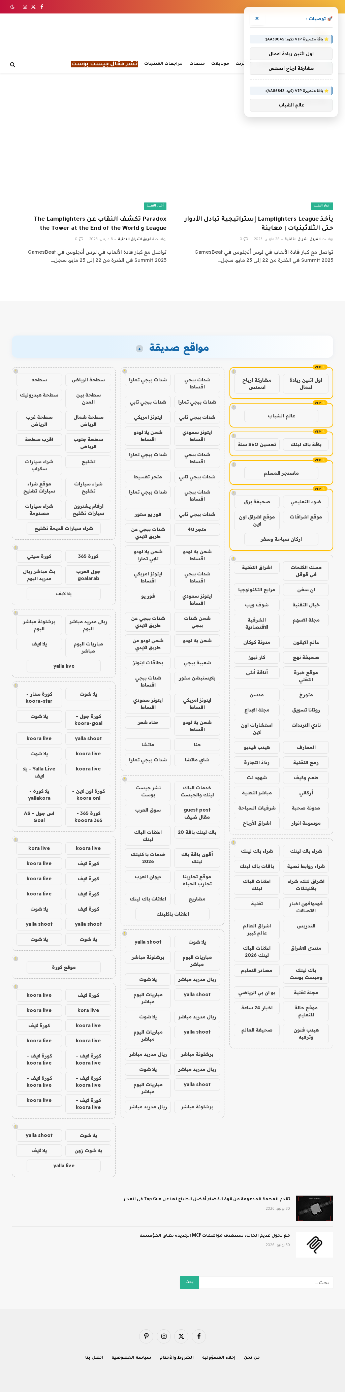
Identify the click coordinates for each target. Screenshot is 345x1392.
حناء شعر (148, 722)
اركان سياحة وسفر (281, 539)
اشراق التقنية (257, 567)
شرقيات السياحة (257, 808)
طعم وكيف (305, 777)
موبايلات (220, 64)
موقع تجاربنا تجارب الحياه (197, 880)
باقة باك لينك (305, 444)
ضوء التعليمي (305, 502)
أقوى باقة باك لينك (197, 857)
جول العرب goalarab (88, 574)
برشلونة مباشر (148, 957)
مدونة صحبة (306, 808)
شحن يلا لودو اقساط (148, 435)
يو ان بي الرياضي (256, 992)
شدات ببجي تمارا (148, 380)
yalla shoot (147, 942)
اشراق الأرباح (257, 823)
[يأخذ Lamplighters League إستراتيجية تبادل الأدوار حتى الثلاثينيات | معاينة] (256, 166)
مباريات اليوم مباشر (197, 960)
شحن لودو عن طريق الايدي (147, 644)
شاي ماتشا (197, 760)
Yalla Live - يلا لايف (39, 772)
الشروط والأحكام (177, 1358)
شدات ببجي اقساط (197, 383)
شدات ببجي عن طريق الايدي (148, 532)
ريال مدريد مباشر (197, 979)
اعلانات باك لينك (148, 899)
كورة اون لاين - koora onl (88, 794)
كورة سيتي (39, 556)
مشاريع (197, 899)
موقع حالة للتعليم (306, 1011)
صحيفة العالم (257, 1030)
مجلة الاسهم (306, 620)
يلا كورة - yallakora (39, 794)
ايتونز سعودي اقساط (197, 435)
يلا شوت (197, 942)
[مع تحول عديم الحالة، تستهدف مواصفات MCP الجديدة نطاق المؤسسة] (314, 1245)
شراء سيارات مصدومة (39, 509)
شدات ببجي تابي (148, 402)
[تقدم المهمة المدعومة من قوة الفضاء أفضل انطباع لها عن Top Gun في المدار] (314, 1208)
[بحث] (13, 64)
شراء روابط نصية (306, 866)
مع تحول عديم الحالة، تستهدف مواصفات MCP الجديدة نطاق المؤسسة (214, 1236)
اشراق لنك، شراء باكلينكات (306, 884)
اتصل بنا (94, 1358)
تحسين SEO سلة (257, 444)
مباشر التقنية (257, 793)
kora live (39, 848)
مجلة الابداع (257, 710)
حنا (197, 744)
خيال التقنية (306, 605)
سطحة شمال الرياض (88, 420)
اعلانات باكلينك (172, 914)
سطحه (39, 380)
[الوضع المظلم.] (13, 6)
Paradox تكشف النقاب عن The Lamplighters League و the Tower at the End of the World (100, 224)
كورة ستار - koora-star (39, 697)
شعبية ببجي (197, 663)
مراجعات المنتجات (163, 64)
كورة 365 (88, 556)
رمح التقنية (306, 762)
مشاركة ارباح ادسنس (257, 383)
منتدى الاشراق (305, 948)
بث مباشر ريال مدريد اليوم (39, 574)
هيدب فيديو (257, 747)
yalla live (63, 666)
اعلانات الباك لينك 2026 (257, 951)
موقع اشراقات (306, 517)
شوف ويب (257, 605)
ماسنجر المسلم (281, 473)
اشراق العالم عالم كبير (257, 929)
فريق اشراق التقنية (301, 240)
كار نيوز (257, 657)
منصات (197, 64)
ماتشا (148, 744)
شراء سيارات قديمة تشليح (63, 528)
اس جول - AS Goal (39, 816)
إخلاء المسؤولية (219, 1358)
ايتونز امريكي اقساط (148, 577)
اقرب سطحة (39, 439)
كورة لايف (88, 863)
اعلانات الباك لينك (257, 884)
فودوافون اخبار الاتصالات (306, 907)
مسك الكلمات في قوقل (306, 570)
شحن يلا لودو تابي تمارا (148, 555)
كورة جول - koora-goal (88, 719)
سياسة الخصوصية (131, 1358)
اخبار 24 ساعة (257, 1008)
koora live (39, 738)
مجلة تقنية (306, 992)
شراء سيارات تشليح (88, 487)
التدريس (306, 926)
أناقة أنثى (257, 672)
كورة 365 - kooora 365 (88, 816)
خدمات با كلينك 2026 (148, 857)
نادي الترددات (306, 725)
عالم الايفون (306, 642)
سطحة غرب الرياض (39, 420)
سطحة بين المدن (88, 398)
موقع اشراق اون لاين (257, 520)
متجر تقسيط (148, 477)
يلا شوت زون (88, 1150)
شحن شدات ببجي (197, 621)
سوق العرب (148, 810)
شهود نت (257, 777)
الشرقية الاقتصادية (256, 623)
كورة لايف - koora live (88, 1059)
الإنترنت (243, 64)
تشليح (88, 461)
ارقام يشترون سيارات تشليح (88, 509)
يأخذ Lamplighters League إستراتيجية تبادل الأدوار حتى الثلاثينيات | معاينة (259, 224)
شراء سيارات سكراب (39, 465)
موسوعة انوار (306, 823)
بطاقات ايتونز (148, 663)
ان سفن (306, 590)
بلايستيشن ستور (197, 678)
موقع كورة (64, 967)
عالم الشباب (281, 416)
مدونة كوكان (257, 642)
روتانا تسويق (306, 710)
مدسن (257, 695)
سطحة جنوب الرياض (88, 442)
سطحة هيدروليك (39, 395)
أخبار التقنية (322, 206)
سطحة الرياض (88, 380)
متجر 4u (197, 529)
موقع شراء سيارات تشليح (39, 487)
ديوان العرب (148, 877)
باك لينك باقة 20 (197, 832)
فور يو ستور (148, 514)
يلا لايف (63, 594)
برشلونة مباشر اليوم (39, 625)
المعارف (306, 747)
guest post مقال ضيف (197, 813)
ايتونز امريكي (148, 417)
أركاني (306, 793)
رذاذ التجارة (257, 762)
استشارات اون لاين (257, 728)
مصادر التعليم (257, 970)
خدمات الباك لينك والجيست (197, 791)
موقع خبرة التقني (306, 676)
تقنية (257, 903)
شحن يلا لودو (197, 640)
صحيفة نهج (306, 657)
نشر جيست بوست (148, 791)
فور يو (148, 596)
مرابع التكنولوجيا (256, 590)
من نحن (252, 1358)
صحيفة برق (257, 502)
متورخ (306, 695)
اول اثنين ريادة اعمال (305, 383)
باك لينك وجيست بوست (305, 973)
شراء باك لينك (306, 851)
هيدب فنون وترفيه (306, 1033)
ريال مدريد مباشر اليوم (88, 625)
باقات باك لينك (257, 866)
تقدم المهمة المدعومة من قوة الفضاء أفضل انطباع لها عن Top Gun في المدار (207, 1199)
